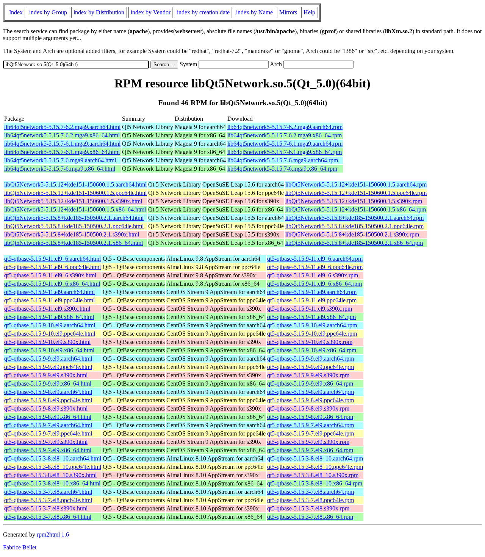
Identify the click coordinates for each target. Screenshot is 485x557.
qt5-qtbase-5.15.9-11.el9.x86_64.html (49, 317)
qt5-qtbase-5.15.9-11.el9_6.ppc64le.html (52, 267)
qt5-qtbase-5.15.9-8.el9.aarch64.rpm (310, 392)
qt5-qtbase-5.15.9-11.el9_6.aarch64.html (52, 258)
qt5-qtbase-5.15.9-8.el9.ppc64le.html (48, 400)
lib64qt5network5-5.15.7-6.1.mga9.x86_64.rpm (284, 152)
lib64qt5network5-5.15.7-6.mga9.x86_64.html (59, 168)
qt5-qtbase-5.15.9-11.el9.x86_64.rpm (311, 317)
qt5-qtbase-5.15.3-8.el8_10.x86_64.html (52, 483)
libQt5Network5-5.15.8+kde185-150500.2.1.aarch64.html (74, 218)
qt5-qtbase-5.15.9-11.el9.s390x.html (47, 308)
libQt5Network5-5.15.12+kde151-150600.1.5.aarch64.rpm (356, 184)
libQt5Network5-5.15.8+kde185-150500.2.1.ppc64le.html (74, 226)
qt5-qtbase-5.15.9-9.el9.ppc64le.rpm (310, 367)
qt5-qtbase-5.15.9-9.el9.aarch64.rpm (310, 358)
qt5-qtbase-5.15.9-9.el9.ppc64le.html (48, 367)
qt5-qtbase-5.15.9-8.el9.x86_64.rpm (310, 417)
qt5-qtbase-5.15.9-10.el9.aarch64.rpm (312, 325)
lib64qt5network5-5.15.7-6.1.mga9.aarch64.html (62, 143)
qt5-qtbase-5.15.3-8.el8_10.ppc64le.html (52, 467)
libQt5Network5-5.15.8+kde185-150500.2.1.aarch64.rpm (354, 218)
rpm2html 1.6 (53, 534)
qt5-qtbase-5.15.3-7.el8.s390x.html (46, 508)
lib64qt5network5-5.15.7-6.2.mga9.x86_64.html (62, 135)
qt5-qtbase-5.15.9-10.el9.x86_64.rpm (311, 350)
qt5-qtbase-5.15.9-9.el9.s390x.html (46, 375)
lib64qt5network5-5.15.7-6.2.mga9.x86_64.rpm (284, 135)
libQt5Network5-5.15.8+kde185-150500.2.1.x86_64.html (73, 243)
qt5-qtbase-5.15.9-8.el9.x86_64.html (47, 417)
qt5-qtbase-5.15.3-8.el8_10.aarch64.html (52, 458)
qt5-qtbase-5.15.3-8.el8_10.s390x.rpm (312, 475)
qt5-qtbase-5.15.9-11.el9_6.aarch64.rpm (315, 258)
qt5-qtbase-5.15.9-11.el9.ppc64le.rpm (312, 300)
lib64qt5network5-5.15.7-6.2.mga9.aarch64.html (62, 127)
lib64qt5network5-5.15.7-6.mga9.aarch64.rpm (282, 160)
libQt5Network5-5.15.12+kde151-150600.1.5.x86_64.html (75, 209)
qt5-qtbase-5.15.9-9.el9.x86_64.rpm (310, 383)
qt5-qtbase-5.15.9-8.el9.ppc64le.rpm (310, 400)
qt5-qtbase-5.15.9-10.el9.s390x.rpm (309, 342)
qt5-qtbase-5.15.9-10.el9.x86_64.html (49, 350)
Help (309, 12)
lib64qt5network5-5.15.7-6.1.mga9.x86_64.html (62, 152)
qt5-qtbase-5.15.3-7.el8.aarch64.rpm (310, 492)
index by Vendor (151, 12)
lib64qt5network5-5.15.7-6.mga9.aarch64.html (60, 160)
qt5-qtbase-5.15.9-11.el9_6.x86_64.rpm (314, 283)
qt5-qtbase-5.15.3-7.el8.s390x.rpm (308, 508)
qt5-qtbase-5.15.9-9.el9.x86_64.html (47, 383)
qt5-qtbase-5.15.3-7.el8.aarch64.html (48, 492)
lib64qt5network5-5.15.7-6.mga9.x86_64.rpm (282, 168)
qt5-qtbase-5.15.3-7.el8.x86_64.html (47, 516)
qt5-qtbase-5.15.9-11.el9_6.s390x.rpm (312, 275)
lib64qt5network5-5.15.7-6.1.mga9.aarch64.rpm (285, 143)
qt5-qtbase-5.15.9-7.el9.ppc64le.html (48, 433)
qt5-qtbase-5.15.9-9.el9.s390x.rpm (308, 375)
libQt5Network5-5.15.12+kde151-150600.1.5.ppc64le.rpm (356, 193)
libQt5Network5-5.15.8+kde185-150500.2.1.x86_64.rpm (354, 243)
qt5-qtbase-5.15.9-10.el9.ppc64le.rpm (312, 333)
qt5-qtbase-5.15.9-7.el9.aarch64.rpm (310, 425)
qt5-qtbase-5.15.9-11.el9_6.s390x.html (50, 275)
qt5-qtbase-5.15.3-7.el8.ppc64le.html (48, 500)
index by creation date (203, 12)
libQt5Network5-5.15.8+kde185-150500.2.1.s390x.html (71, 234)
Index (16, 12)
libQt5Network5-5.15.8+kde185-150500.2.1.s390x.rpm (352, 234)
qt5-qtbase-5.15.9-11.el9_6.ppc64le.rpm (315, 267)
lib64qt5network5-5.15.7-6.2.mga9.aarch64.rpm (285, 127)
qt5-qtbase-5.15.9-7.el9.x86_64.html (47, 450)
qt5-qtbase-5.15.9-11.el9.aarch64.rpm (312, 292)
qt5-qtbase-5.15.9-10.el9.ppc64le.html (49, 333)
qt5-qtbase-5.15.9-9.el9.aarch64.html (48, 358)
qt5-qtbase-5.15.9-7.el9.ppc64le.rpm (310, 433)
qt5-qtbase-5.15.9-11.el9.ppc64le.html (49, 300)
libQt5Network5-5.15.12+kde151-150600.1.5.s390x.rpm (353, 201)
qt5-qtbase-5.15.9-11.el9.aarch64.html (49, 292)
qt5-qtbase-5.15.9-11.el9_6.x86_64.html (52, 283)
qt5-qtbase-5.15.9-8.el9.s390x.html (46, 408)
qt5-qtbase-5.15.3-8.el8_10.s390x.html (50, 475)
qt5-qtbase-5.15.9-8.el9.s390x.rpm (308, 408)
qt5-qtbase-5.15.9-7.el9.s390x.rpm (308, 442)
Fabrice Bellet (19, 547)
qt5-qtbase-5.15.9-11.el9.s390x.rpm (309, 308)
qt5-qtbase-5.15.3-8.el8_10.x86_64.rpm (314, 483)
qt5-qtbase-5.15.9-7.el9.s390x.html (46, 442)
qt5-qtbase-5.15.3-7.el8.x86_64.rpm (310, 516)
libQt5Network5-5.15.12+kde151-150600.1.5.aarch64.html (75, 184)
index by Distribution (99, 12)
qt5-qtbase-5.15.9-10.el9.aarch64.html (49, 325)
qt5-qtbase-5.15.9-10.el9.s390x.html (47, 342)
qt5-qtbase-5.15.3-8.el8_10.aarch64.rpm (315, 458)
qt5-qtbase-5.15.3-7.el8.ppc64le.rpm (310, 500)
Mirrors (288, 12)
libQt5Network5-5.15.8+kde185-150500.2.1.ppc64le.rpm (354, 226)
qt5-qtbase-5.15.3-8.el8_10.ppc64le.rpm (315, 467)
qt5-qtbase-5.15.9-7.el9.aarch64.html (48, 425)
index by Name (254, 12)
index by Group (48, 12)
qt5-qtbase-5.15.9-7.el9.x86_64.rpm (310, 450)
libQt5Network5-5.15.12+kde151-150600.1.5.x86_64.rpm (355, 209)
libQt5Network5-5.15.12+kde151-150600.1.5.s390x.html (73, 201)
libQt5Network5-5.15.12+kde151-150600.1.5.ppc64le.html (75, 193)
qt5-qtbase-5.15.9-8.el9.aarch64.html (48, 392)
